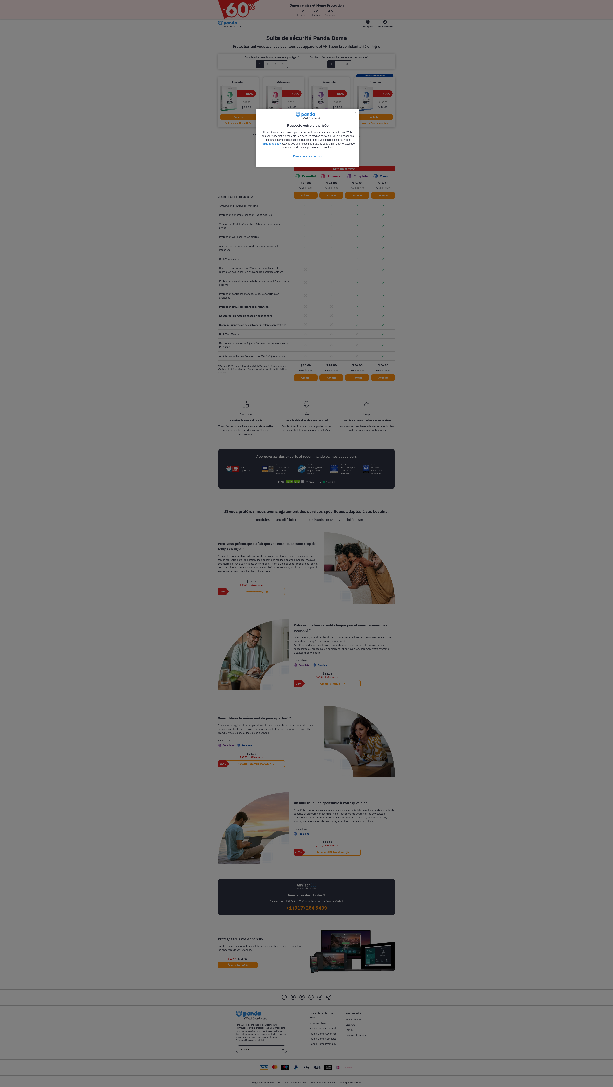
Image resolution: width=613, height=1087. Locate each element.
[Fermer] (355, 112)
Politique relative (271, 143)
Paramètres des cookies (307, 156)
